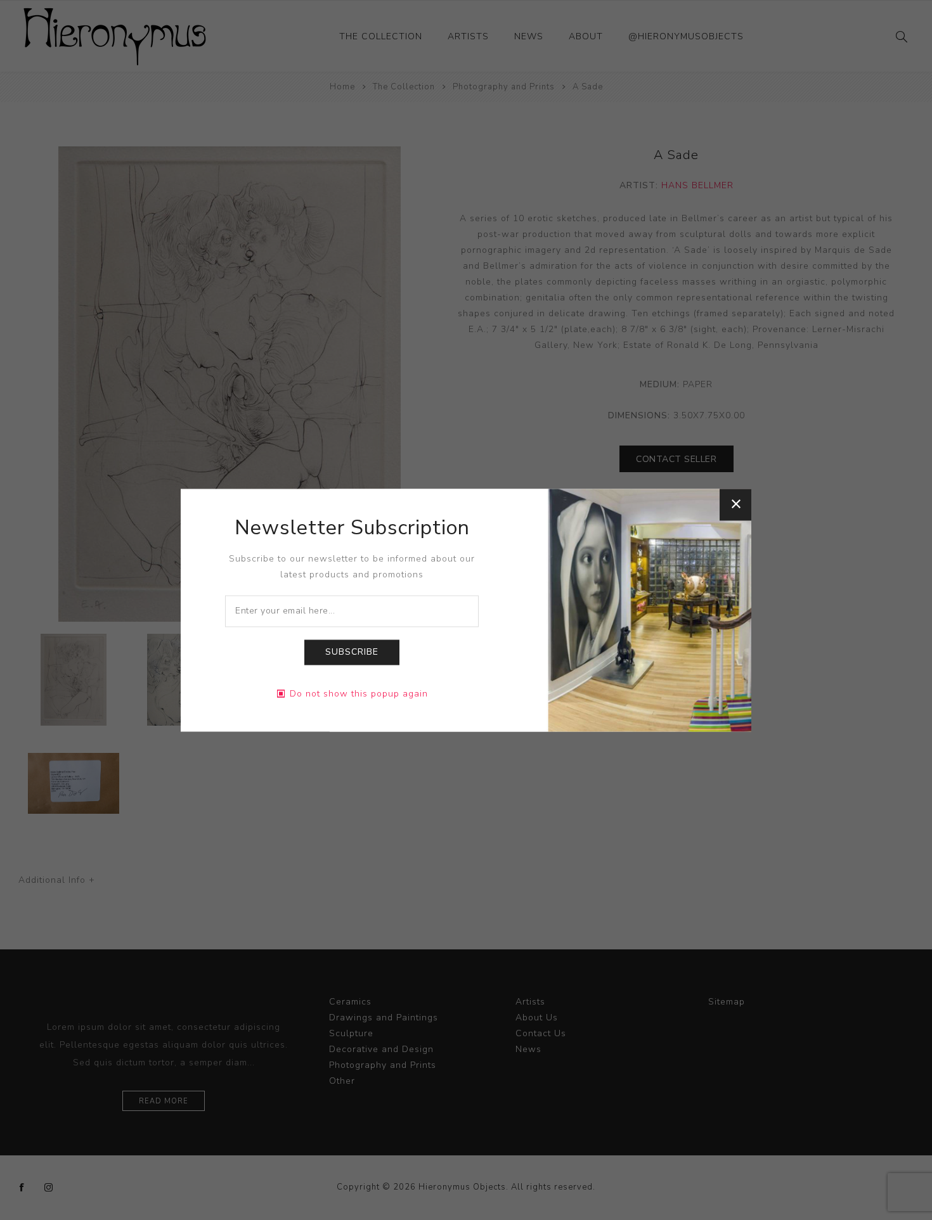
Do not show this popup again (359, 694)
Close (735, 504)
